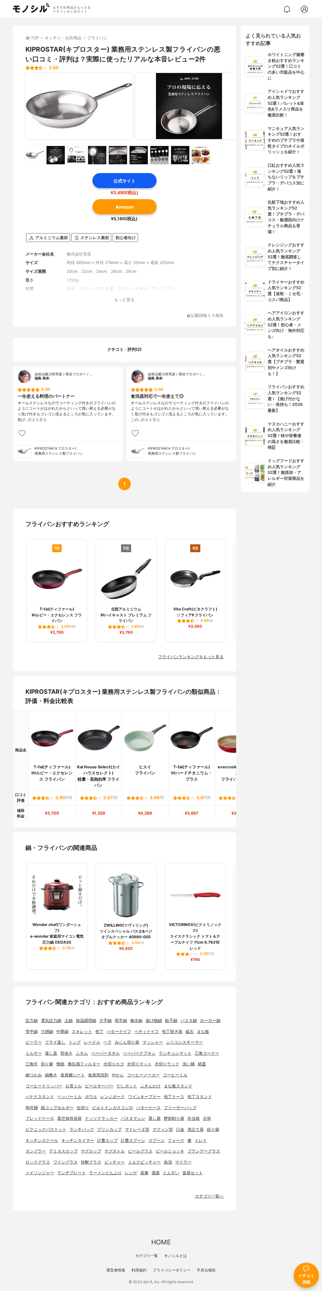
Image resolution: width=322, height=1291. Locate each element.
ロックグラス (37, 1162)
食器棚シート (72, 1075)
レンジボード (112, 1096)
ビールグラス (140, 1151)
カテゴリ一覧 (146, 1255)
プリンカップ (109, 1129)
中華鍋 (62, 1031)
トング (75, 1042)
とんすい (171, 1172)
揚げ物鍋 (154, 1020)
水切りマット (139, 1064)
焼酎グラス (91, 1162)
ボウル (91, 1096)
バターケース (148, 1107)
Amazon (124, 207)
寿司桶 (31, 1107)
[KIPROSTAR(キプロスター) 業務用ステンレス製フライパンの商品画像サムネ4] (97, 155)
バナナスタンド (39, 1096)
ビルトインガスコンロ (112, 1107)
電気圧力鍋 (51, 1020)
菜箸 (144, 1172)
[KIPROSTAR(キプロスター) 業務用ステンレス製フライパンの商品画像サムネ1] (34, 155)
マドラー (183, 1162)
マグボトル (114, 1151)
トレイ (201, 1140)
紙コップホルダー (57, 1107)
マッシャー (152, 1042)
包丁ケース (174, 1096)
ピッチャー (114, 1162)
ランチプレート (71, 1172)
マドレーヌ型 (137, 1129)
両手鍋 (121, 1020)
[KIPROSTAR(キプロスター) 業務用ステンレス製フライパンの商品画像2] (189, 106)
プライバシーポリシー (172, 1270)
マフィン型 (163, 1129)
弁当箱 (193, 1118)
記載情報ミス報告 (207, 316)
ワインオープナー (144, 1096)
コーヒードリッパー (43, 1086)
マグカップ (91, 1151)
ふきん (82, 1053)
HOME (161, 1242)
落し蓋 (51, 1053)
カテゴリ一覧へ (209, 1196)
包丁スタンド (199, 1096)
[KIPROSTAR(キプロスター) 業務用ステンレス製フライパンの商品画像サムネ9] (201, 155)
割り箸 (47, 1064)
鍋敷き (51, 1075)
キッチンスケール (41, 1140)
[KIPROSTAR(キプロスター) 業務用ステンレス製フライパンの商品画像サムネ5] (117, 155)
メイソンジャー (39, 1172)
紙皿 (202, 1064)
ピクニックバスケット (45, 1129)
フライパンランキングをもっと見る (191, 656)
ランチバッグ (81, 1129)
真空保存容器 (69, 1118)
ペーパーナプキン (139, 1053)
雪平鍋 (31, 1031)
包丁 (99, 1031)
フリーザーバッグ (180, 1107)
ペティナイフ (146, 1031)
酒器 (156, 1172)
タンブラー (35, 1151)
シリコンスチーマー (184, 1042)
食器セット (192, 1172)
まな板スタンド (178, 1086)
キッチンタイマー (77, 1140)
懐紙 (60, 1064)
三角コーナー (207, 1053)
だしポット (127, 1086)
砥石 (190, 1031)
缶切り (83, 1107)
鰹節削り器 (174, 1118)
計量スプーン (133, 1140)
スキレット (82, 1031)
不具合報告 (206, 1270)
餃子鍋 (171, 1020)
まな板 (203, 1031)
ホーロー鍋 (210, 1020)
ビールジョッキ (170, 1151)
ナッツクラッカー (101, 1118)
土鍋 (68, 1020)
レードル (92, 1042)
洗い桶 (188, 1064)
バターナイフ (119, 1031)
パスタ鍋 (188, 1020)
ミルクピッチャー (144, 1162)
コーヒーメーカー (143, 1075)
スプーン (156, 1140)
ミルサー (33, 1053)
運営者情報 (115, 1270)
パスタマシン (133, 1118)
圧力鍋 (31, 1020)
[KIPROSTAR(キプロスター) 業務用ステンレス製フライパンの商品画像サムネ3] (76, 155)
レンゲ (131, 1172)
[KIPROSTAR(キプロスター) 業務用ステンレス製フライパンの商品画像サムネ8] (180, 155)
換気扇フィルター (84, 1064)
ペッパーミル (69, 1096)
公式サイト (125, 180)
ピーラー (33, 1042)
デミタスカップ (63, 1151)
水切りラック (167, 1064)
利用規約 (139, 1270)
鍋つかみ (33, 1075)
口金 (180, 1129)
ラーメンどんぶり (105, 1172)
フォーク (176, 1140)
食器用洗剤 (98, 1075)
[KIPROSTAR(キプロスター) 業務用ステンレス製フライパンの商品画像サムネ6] (138, 155)
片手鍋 (105, 1020)
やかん (118, 1075)
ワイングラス (65, 1162)
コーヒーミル (175, 1075)
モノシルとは (175, 1255)
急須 (168, 1162)
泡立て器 (195, 1129)
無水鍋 (136, 1020)
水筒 (207, 1118)
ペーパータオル (105, 1053)
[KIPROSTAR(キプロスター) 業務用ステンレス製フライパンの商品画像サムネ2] (55, 155)
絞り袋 (213, 1129)
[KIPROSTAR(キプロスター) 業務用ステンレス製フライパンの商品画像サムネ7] (159, 155)
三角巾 (31, 1064)
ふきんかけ (150, 1086)
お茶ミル (73, 1086)
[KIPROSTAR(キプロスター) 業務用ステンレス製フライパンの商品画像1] (78, 106)
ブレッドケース (39, 1118)
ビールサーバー (99, 1086)
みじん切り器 (127, 1042)
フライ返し (55, 1042)
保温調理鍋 (86, 1020)
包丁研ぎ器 (172, 1031)
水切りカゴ (113, 1064)
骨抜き (66, 1053)
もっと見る (124, 299)
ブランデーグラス (203, 1151)
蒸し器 (154, 1118)
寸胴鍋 (47, 1031)
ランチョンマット (175, 1053)
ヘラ (107, 1042)
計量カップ (107, 1140)
